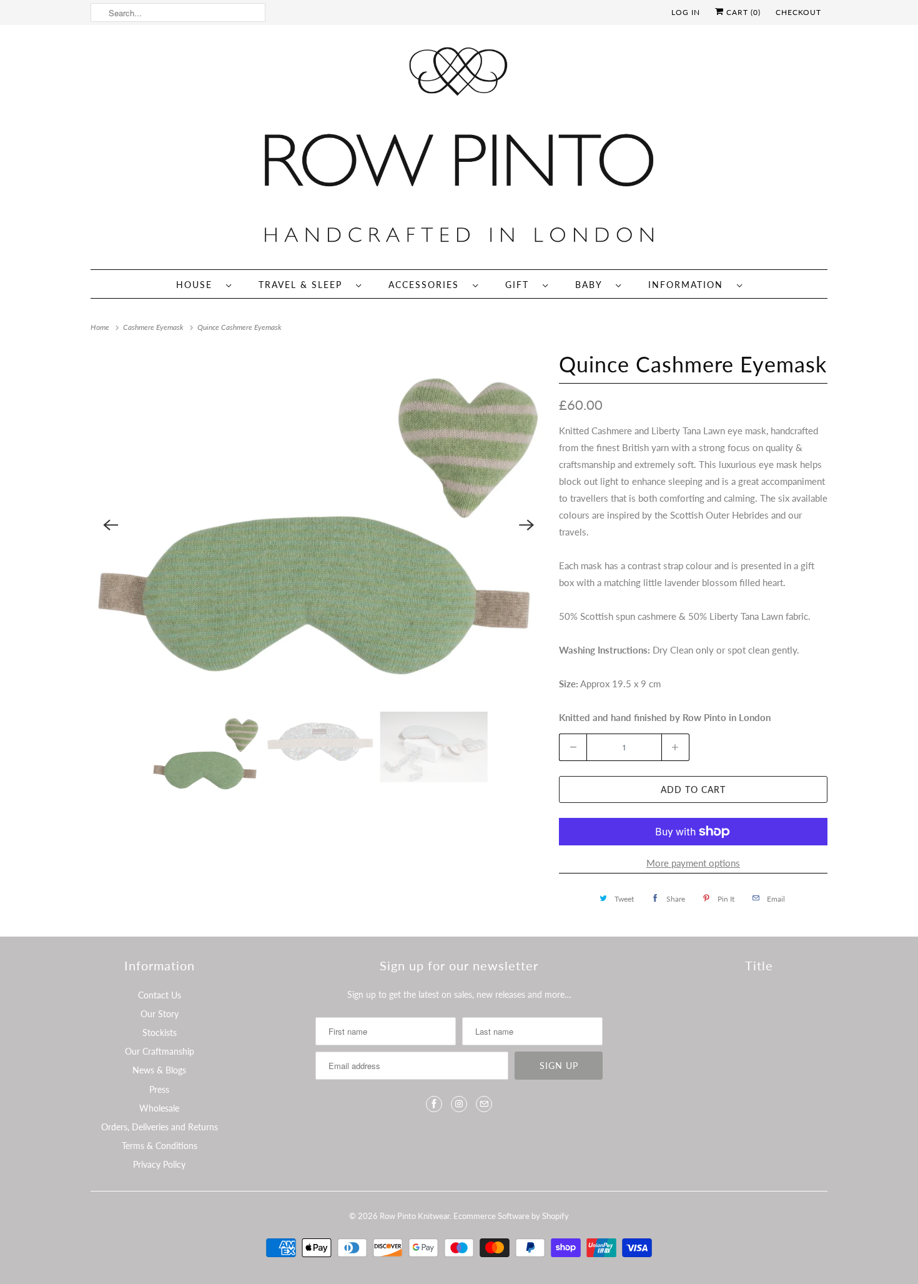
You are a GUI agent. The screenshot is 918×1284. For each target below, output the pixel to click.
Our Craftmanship (159, 1051)
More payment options (693, 862)
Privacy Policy (159, 1164)
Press (159, 1089)
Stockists (159, 1032)
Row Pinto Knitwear (415, 1216)
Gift (520, 284)
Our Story (160, 1013)
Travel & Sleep (304, 284)
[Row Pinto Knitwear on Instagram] (459, 1104)
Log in (685, 12)
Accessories (427, 284)
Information (689, 284)
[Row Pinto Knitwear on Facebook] (434, 1104)
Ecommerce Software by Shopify (511, 1216)
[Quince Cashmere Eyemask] (318, 525)
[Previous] (110, 525)
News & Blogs (159, 1070)
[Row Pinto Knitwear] (459, 150)
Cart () (742, 12)
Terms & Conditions (159, 1145)
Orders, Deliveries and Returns (159, 1127)
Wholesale (159, 1108)
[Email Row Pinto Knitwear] (484, 1104)
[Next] (526, 525)
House (198, 284)
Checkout (798, 12)
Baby (592, 284)
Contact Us (159, 995)
